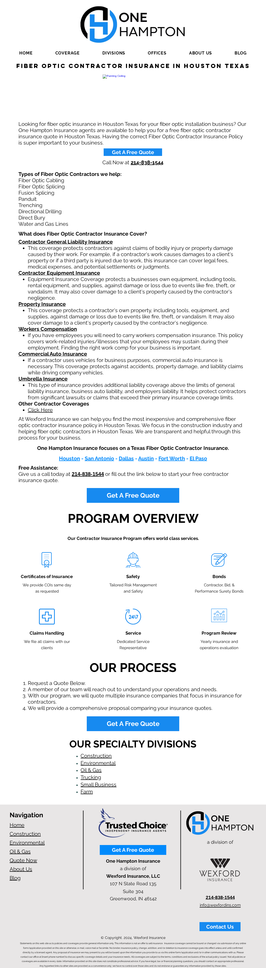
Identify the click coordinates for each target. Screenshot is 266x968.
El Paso (198, 458)
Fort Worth (171, 458)
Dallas (126, 458)
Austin (146, 458)
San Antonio (99, 458)
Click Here (40, 410)
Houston (69, 458)
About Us (21, 869)
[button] (67, 53)
